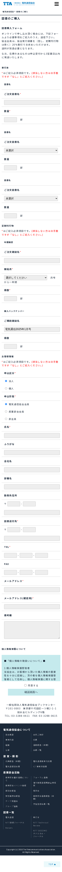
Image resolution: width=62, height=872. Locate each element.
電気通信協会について (17, 729)
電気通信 (9, 817)
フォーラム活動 (40, 777)
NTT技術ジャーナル (14, 822)
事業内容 (9, 739)
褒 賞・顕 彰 (11, 756)
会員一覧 (37, 750)
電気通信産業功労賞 (42, 761)
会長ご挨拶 (38, 734)
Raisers (9, 827)
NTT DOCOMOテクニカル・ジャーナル (40, 833)
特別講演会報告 (12, 796)
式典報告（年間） (13, 761)
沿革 (7, 750)
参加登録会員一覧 (41, 804)
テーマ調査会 (11, 801)
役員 (35, 739)
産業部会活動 (11, 772)
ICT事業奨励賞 (40, 766)
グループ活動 (11, 806)
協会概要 (9, 734)
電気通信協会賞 (12, 766)
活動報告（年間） (41, 745)
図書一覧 (8, 812)
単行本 (36, 817)
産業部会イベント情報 (15, 785)
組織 (7, 745)
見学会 (36, 790)
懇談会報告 (10, 790)
